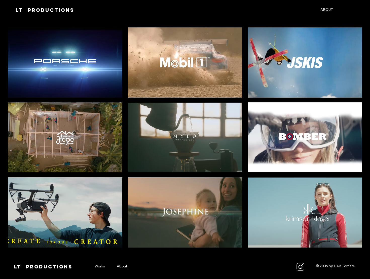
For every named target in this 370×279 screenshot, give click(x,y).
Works (100, 266)
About (122, 266)
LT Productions (45, 10)
